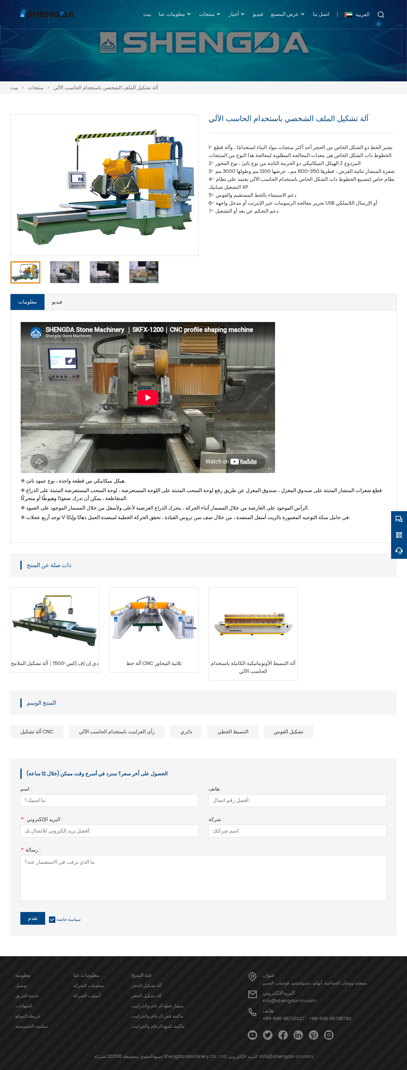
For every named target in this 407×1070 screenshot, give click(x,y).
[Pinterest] (313, 1035)
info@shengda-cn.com (289, 1001)
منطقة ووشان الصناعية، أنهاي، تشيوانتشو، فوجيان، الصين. (315, 983)
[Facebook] (283, 1035)
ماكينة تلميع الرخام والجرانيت (158, 1026)
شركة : (216, 820)
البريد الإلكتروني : (41, 820)
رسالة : (30, 850)
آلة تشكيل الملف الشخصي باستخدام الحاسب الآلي (105, 87)
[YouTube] (252, 1035)
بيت (14, 87)
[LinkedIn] (298, 1035)
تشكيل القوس (288, 731)
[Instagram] (329, 1035)
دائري (186, 731)
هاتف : (215, 789)
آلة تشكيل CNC (36, 731)
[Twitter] (268, 1035)
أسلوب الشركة (87, 995)
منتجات (36, 87)
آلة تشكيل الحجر (146, 985)
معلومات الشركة (88, 985)
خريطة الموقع (28, 1016)
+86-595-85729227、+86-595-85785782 (307, 1018)
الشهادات (23, 1006)
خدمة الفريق (27, 995)
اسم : (25, 789)
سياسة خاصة (69, 919)
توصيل (21, 985)
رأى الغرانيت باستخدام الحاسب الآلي (117, 731)
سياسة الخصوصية (31, 1026)
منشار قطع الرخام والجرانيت (157, 1006)
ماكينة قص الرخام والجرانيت (157, 1016)
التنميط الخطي (232, 731)
